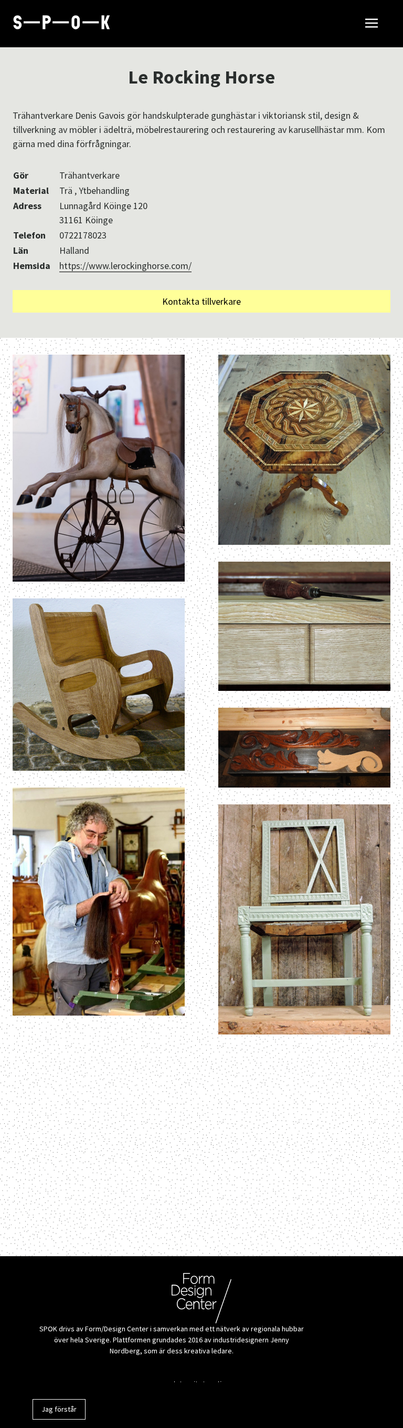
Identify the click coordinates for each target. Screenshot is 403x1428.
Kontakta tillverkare (201, 301)
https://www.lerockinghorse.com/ (125, 266)
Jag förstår (59, 1409)
